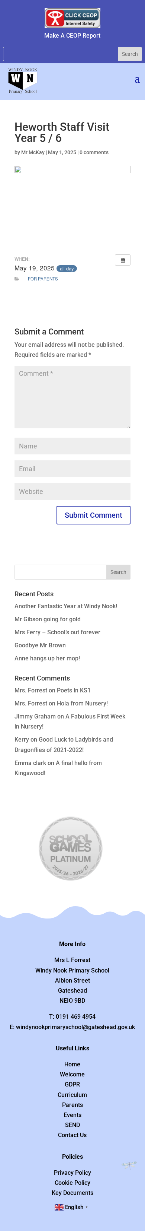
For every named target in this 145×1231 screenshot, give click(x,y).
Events (72, 1115)
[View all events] (122, 260)
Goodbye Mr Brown (40, 645)
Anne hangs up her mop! (47, 658)
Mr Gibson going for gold (47, 619)
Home (72, 1064)
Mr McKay (33, 152)
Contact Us (72, 1135)
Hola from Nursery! (82, 703)
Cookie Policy (72, 1182)
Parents (72, 1104)
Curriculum (72, 1094)
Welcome (72, 1074)
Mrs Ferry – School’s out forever (57, 632)
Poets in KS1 (74, 690)
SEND (72, 1125)
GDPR (72, 1084)
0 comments (94, 152)
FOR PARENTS (43, 279)
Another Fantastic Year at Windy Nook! (65, 606)
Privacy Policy (72, 1172)
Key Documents (72, 1192)
